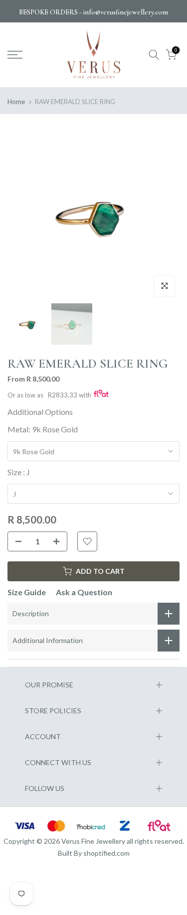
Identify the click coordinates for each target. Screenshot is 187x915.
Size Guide (26, 592)
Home (16, 102)
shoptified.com (106, 853)
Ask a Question (84, 592)
